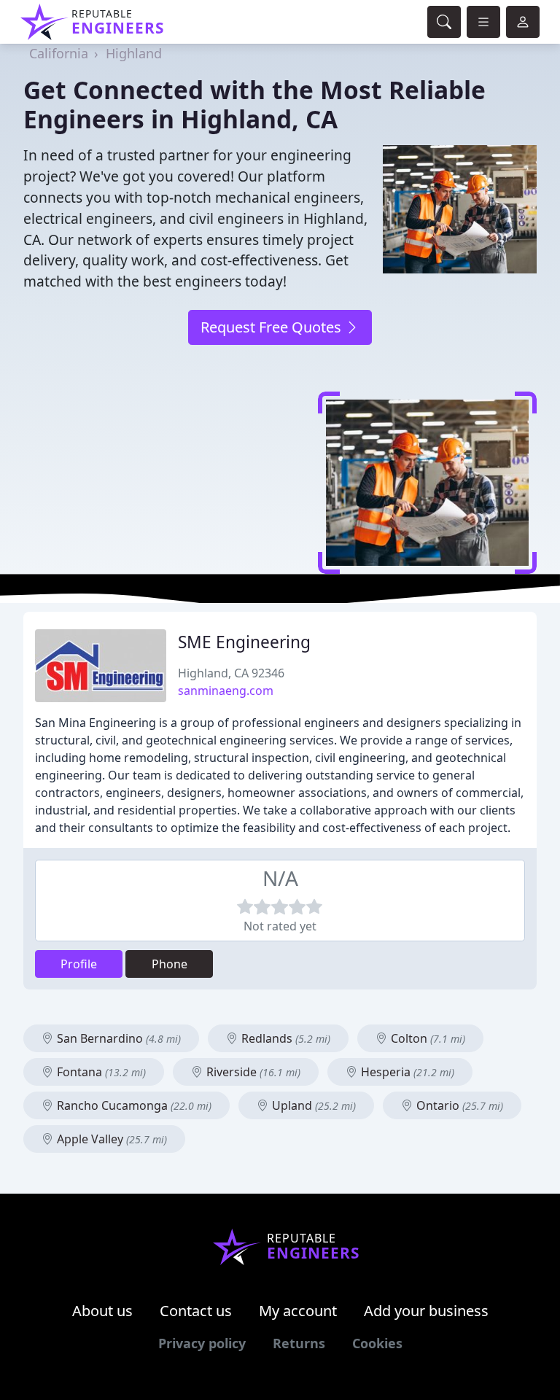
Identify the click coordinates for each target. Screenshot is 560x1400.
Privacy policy (202, 1343)
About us (102, 1311)
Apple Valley (110, 1139)
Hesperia (406, 1072)
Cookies (377, 1343)
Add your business (426, 1311)
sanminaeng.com (225, 690)
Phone (169, 964)
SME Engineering (244, 642)
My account (298, 1311)
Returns (299, 1343)
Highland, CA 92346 (231, 673)
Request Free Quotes (273, 327)
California (58, 53)
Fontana (100, 1072)
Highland (134, 53)
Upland (312, 1105)
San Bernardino (117, 1038)
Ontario (458, 1105)
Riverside (251, 1072)
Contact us (196, 1311)
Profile (79, 964)
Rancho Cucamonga (132, 1105)
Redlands (284, 1038)
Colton (426, 1038)
